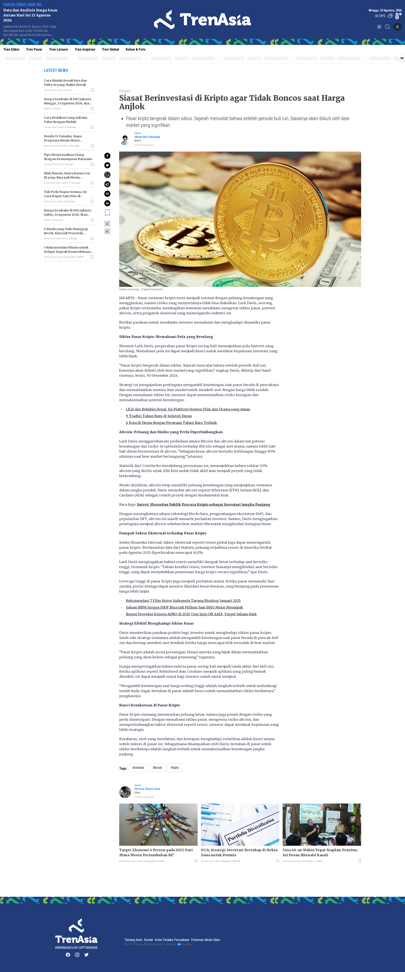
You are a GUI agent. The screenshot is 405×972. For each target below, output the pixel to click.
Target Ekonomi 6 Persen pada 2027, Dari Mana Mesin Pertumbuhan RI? (156, 852)
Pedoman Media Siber (205, 940)
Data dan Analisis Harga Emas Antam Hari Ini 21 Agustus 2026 (30, 15)
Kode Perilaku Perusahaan (172, 940)
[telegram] (107, 184)
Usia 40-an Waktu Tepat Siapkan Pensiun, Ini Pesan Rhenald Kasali (320, 852)
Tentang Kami (133, 940)
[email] (107, 194)
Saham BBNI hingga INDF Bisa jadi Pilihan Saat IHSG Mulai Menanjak (184, 607)
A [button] (107, 224)
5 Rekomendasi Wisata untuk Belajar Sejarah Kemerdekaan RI (67, 252)
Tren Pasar (34, 49)
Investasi (138, 768)
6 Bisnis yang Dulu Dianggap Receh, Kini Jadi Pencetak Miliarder (66, 233)
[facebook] (107, 156)
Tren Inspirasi (85, 49)
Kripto (175, 768)
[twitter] (107, 165)
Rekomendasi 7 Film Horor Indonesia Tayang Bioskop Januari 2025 (183, 600)
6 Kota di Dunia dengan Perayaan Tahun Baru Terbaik (171, 423)
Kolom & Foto (136, 49)
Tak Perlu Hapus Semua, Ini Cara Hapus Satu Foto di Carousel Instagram (65, 196)
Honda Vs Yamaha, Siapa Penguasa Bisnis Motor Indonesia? (63, 140)
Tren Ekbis (11, 49)
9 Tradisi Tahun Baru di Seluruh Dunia (159, 416)
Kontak (148, 940)
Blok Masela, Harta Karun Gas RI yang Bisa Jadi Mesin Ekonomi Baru (67, 177)
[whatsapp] (107, 175)
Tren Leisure (58, 49)
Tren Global (110, 49)
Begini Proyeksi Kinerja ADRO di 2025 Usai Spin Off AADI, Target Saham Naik (191, 614)
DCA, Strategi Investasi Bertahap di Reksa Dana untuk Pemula (239, 852)
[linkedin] (107, 203)
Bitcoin (157, 768)
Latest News (56, 70)
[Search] (388, 27)
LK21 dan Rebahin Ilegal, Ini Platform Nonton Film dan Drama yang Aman (188, 409)
